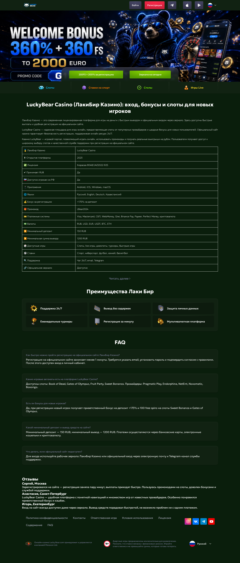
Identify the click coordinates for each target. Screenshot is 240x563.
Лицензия (164, 517)
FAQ (50, 525)
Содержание (34, 525)
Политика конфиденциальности (47, 517)
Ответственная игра (104, 517)
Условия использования (137, 517)
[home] (30, 5)
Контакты (79, 517)
